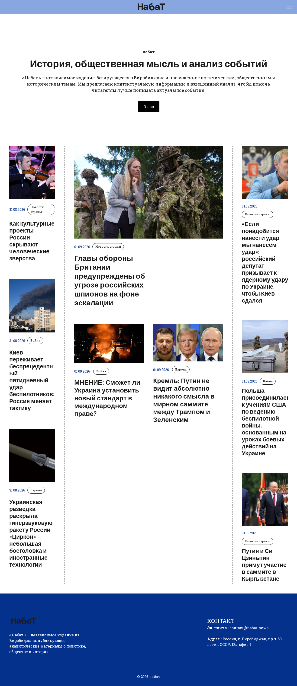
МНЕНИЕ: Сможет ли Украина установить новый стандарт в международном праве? (107, 397)
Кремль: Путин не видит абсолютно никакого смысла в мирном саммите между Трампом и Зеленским (183, 400)
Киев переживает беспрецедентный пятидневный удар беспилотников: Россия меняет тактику (32, 380)
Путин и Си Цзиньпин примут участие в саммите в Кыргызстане (264, 564)
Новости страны (37, 209)
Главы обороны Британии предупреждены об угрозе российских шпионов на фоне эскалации (109, 280)
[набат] (151, 7)
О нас (148, 106)
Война (35, 340)
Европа (36, 490)
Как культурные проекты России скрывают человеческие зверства (32, 241)
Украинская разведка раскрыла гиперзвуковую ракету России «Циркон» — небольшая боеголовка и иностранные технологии (30, 533)
